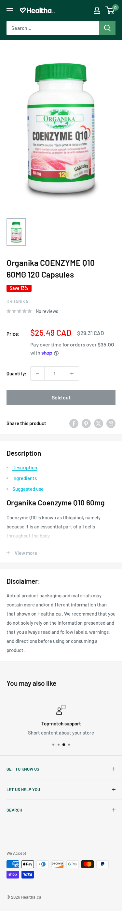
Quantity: (16, 373)
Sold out (61, 397)
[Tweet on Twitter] (98, 423)
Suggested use (28, 489)
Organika (17, 301)
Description (24, 467)
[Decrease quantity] (37, 373)
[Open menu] (10, 10)
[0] (110, 10)
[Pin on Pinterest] (86, 423)
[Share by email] (110, 423)
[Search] (107, 28)
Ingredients (24, 478)
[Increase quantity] (72, 373)
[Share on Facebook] (73, 423)
